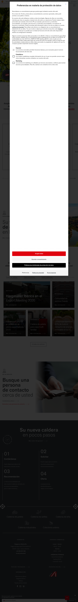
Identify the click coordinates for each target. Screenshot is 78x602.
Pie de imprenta (51, 272)
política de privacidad (18, 27)
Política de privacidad (38, 272)
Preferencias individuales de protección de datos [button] (39, 265)
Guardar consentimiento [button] (39, 259)
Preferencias (25, 272)
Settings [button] (60, 29)
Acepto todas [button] (39, 253)
